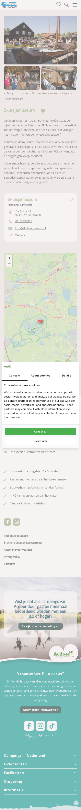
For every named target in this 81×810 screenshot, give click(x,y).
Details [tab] (66, 375)
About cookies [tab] (40, 375)
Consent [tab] (14, 375)
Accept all (40, 431)
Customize (40, 441)
